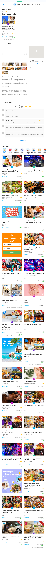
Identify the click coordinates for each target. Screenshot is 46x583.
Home (15, 4)
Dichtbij (18, 4)
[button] (4, 54)
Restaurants (23, 4)
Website (36, 68)
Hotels (28, 4)
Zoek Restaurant (12, 252)
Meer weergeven (23, 140)
